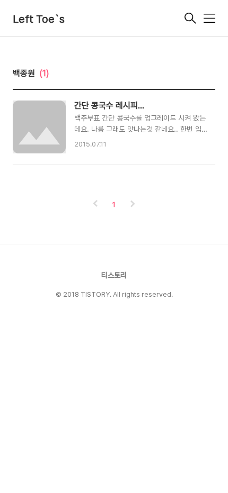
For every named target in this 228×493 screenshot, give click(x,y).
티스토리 (114, 275)
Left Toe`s (39, 19)
